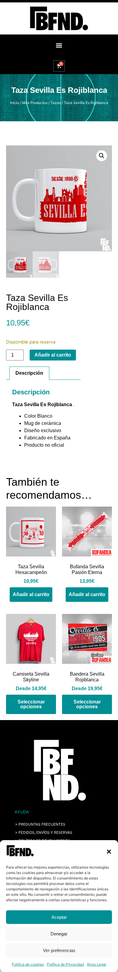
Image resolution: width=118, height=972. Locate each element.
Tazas (56, 102)
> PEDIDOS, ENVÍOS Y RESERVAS (43, 832)
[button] (109, 852)
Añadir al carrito (52, 354)
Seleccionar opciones (31, 704)
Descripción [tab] (29, 373)
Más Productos (35, 102)
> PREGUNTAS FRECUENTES (40, 824)
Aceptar (59, 917)
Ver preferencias (59, 950)
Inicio (14, 102)
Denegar (59, 933)
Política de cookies (28, 964)
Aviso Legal (96, 964)
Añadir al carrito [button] (31, 594)
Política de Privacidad (65, 964)
